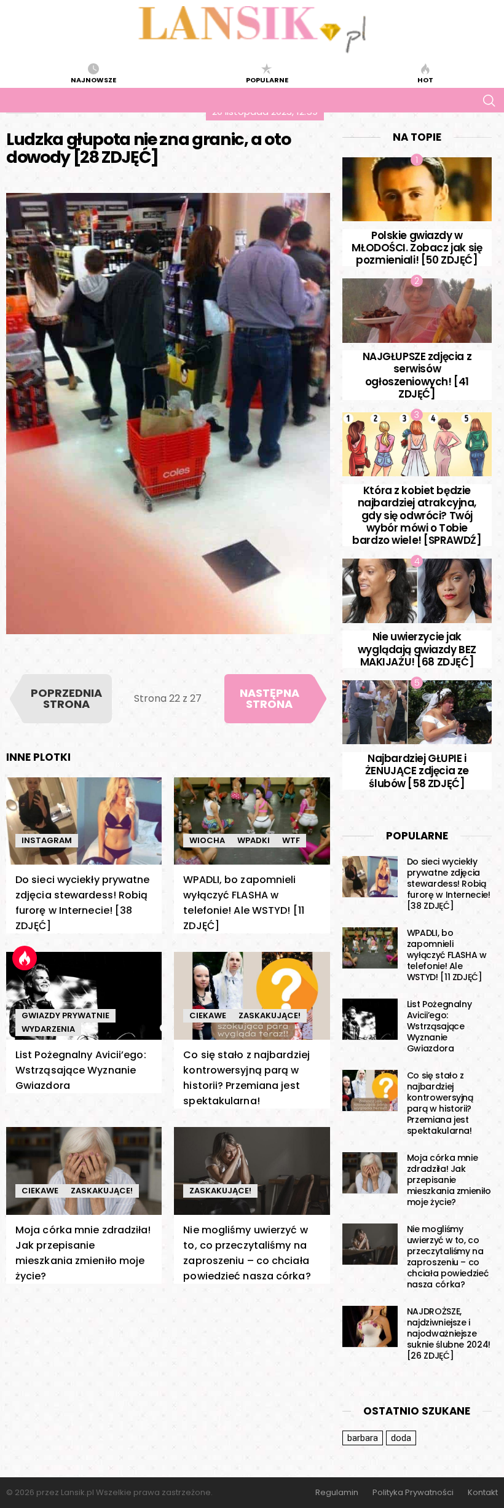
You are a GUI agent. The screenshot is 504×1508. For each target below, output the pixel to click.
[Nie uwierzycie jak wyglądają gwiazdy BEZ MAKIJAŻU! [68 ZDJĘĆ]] (417, 590)
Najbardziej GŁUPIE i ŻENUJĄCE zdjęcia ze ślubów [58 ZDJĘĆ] (417, 771)
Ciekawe (207, 1015)
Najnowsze (93, 79)
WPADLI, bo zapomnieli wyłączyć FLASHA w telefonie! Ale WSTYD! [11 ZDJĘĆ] (447, 955)
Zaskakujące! (269, 1015)
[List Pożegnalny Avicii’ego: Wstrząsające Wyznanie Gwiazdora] (84, 996)
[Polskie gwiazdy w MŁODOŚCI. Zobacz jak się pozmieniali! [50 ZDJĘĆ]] (417, 189)
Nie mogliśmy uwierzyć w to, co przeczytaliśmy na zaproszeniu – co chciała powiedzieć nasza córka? (448, 1256)
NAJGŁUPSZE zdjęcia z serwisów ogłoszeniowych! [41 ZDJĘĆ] (417, 375)
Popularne (267, 79)
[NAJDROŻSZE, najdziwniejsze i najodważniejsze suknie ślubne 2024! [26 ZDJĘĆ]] (370, 1327)
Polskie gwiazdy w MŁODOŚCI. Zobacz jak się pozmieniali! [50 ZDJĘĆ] (417, 248)
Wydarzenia (48, 1029)
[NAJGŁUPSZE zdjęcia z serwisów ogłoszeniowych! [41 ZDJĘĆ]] (417, 310)
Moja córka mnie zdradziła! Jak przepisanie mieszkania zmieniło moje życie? (449, 1180)
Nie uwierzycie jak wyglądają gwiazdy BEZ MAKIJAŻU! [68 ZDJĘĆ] (417, 649)
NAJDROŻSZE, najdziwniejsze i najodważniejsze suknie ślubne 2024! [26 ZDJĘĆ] (448, 1333)
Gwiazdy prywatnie (65, 1015)
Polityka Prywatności (413, 1493)
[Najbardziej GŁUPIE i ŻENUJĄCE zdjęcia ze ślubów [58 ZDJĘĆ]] (417, 712)
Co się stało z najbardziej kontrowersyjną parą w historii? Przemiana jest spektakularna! (440, 1103)
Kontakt (483, 1493)
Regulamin (336, 1493)
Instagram (47, 840)
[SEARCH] (488, 100)
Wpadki (253, 840)
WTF (291, 840)
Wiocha (207, 840)
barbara (362, 1437)
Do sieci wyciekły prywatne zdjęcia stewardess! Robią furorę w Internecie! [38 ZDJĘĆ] (448, 883)
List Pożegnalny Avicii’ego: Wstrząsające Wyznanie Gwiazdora (80, 1070)
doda (401, 1437)
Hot (425, 79)
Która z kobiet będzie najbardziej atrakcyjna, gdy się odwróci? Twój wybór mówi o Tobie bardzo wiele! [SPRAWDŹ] (416, 515)
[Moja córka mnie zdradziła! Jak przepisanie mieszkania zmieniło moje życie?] (84, 1171)
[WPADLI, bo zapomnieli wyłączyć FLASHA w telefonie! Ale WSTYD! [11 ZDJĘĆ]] (251, 821)
